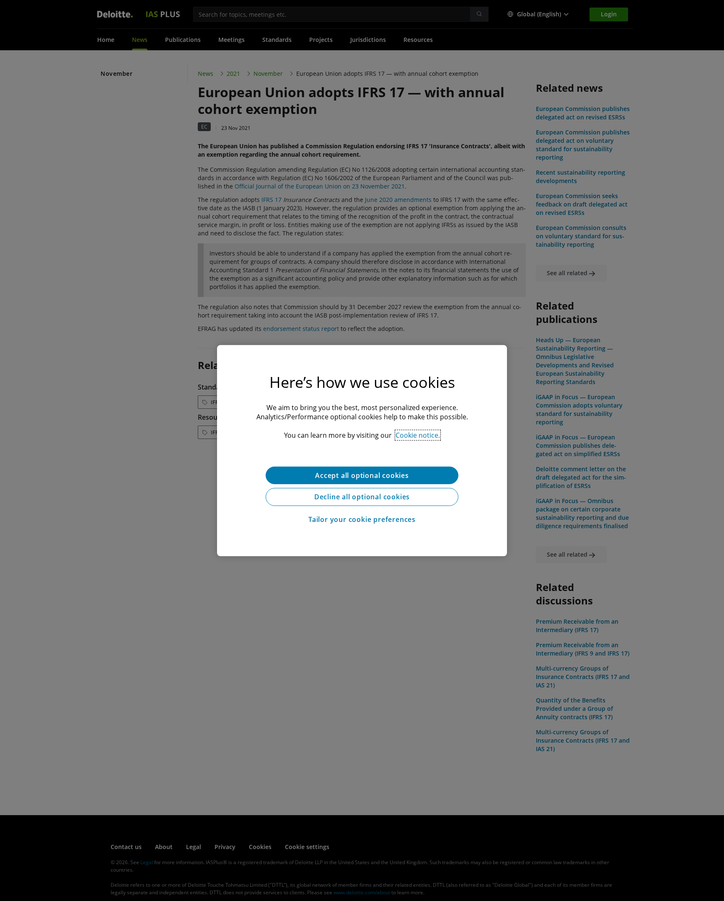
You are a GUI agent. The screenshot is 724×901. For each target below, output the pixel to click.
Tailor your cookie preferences (362, 519)
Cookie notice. (418, 434)
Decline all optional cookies (362, 496)
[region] (362, 450)
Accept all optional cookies (362, 475)
